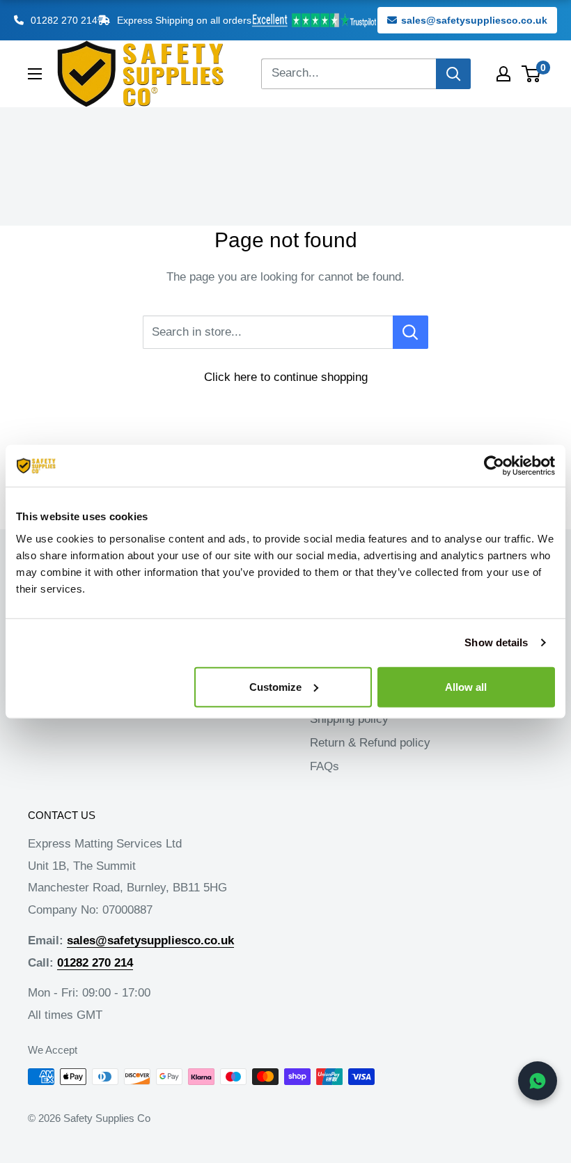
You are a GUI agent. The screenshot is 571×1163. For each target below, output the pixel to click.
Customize (275, 686)
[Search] (453, 73)
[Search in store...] (410, 332)
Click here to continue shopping (286, 377)
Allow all (466, 686)
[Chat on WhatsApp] (537, 1080)
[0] (531, 73)
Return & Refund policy (370, 742)
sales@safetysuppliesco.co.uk (474, 20)
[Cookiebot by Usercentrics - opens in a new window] (494, 465)
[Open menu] (35, 73)
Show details (496, 642)
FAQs (324, 766)
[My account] (503, 73)
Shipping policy (349, 719)
